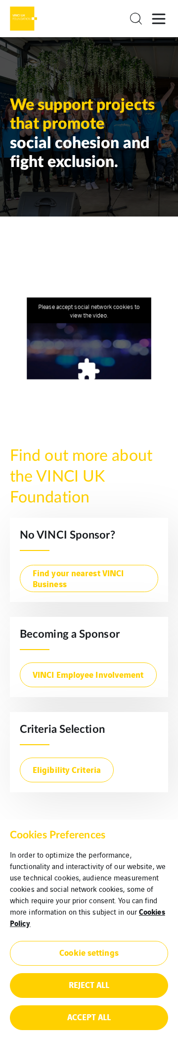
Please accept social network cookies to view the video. (88, 311)
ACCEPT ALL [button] (89, 1016)
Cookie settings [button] (89, 952)
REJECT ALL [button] (89, 984)
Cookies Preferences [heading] (57, 835)
